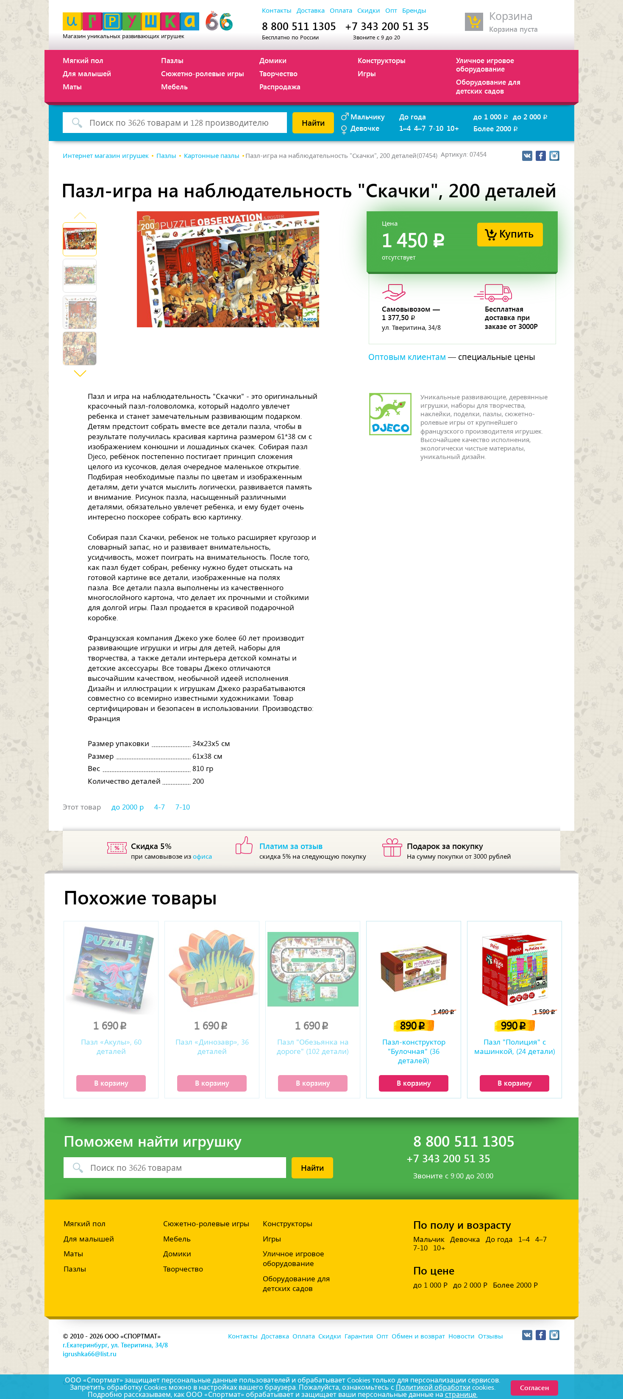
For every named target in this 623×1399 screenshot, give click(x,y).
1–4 (405, 128)
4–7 (420, 128)
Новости (461, 1336)
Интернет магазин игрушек (106, 156)
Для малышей (87, 73)
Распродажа (279, 86)
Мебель (174, 86)
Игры (367, 73)
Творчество (278, 73)
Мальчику (367, 116)
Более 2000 (496, 128)
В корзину (111, 1082)
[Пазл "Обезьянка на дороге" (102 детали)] (313, 969)
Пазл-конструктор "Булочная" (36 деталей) (413, 1051)
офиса (202, 856)
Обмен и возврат (418, 1336)
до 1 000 (491, 116)
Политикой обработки (433, 1387)
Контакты (277, 10)
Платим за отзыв (291, 845)
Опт (391, 10)
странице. (461, 1395)
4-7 (159, 807)
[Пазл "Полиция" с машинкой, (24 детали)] (514, 969)
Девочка (465, 1239)
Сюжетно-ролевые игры (202, 73)
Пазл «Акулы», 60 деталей (111, 1047)
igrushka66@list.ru (90, 1353)
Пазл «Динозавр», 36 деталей (212, 1047)
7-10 (436, 128)
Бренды (414, 10)
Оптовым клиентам (407, 357)
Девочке (364, 128)
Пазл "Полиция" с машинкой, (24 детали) (514, 1047)
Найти (313, 122)
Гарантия (359, 1336)
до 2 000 (531, 116)
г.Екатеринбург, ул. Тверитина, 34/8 (115, 1345)
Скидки (368, 10)
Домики (272, 60)
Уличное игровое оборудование (485, 64)
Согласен (534, 1387)
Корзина (511, 16)
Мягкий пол (83, 60)
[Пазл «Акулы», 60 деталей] (111, 969)
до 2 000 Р (470, 1285)
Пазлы (172, 60)
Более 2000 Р (515, 1285)
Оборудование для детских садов (488, 86)
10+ (453, 128)
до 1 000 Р (430, 1285)
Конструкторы (382, 60)
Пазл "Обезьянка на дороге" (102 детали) (313, 1047)
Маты (72, 86)
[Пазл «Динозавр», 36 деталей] (212, 969)
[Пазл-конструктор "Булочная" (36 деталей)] (414, 969)
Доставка (311, 10)
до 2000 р (127, 807)
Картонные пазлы (211, 156)
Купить (516, 233)
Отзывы (490, 1336)
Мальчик (429, 1239)
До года (412, 116)
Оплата (341, 10)
